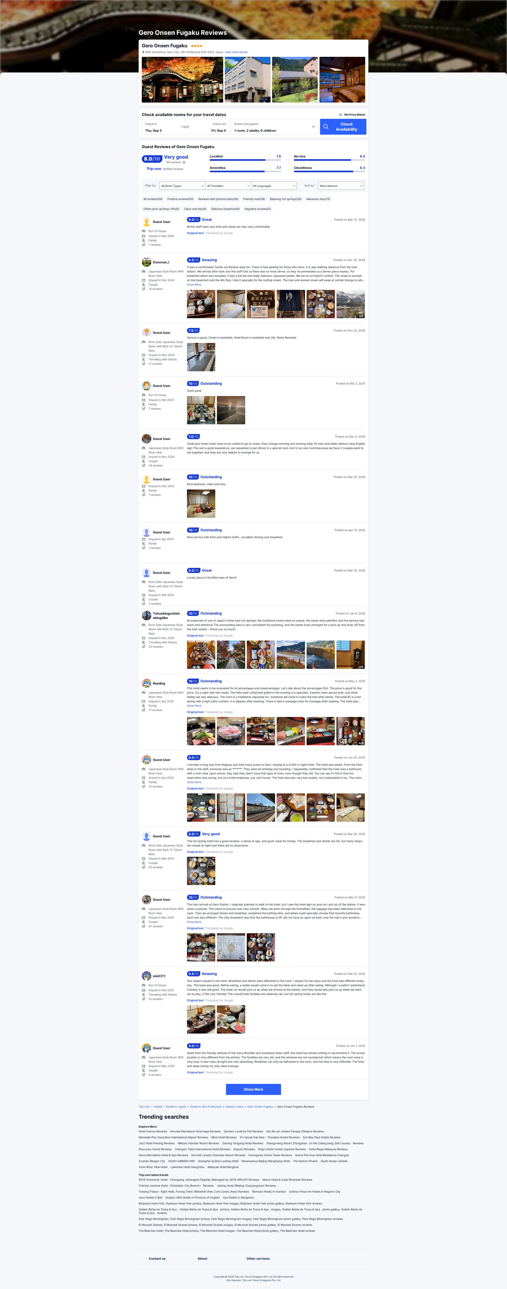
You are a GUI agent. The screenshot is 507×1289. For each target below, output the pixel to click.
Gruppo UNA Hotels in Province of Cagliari (192, 1197)
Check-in (151, 124)
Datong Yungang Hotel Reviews (242, 1143)
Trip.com (144, 1106)
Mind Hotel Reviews (224, 1137)
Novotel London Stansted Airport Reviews (218, 1155)
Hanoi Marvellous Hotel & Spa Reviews (163, 1155)
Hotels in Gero (234, 1106)
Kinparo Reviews (244, 1149)
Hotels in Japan (176, 1106)
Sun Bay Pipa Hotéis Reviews (321, 1137)
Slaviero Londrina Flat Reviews (243, 1131)
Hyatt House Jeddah (334, 1161)
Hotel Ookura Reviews (153, 1131)
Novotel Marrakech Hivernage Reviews (195, 1131)
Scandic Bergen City (152, 1161)
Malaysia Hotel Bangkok (223, 1167)
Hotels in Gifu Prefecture (205, 1106)
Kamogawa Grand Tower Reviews (270, 1155)
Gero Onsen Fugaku (260, 1106)
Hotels (158, 1106)
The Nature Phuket (305, 1161)
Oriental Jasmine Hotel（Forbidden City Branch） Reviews (176, 1185)
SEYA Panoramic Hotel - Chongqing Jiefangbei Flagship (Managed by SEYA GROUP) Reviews (199, 1179)
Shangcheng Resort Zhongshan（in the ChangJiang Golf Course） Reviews (315, 1143)
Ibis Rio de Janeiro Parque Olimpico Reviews (295, 1131)
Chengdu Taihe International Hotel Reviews (202, 1149)
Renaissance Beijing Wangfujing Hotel (266, 1161)
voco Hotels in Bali (150, 1197)
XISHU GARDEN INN (181, 1161)
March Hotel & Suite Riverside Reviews (287, 1179)
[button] (416, 6)
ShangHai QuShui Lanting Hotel (218, 1161)
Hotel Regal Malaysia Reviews (328, 1149)
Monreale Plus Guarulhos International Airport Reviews (173, 1137)
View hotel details (236, 52)
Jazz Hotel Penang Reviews (157, 1143)
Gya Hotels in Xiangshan (238, 1197)
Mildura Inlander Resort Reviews (198, 1143)
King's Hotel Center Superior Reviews (282, 1149)
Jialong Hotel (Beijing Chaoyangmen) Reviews (246, 1185)
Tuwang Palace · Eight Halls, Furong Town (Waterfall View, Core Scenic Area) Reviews (194, 1191)
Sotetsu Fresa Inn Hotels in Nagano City (314, 1191)
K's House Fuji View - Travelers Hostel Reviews (270, 1137)
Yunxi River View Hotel (153, 1167)
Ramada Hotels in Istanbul (269, 1191)
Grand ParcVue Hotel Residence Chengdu (322, 1155)
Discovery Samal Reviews (155, 1149)
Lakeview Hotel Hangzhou (187, 1167)
